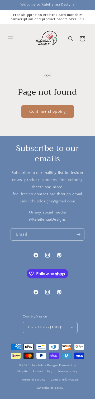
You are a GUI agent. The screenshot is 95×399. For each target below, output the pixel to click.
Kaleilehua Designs (45, 365)
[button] (10, 39)
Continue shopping (47, 111)
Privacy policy (68, 371)
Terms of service (34, 379)
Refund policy (43, 371)
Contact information (64, 379)
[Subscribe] (78, 234)
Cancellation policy (50, 388)
